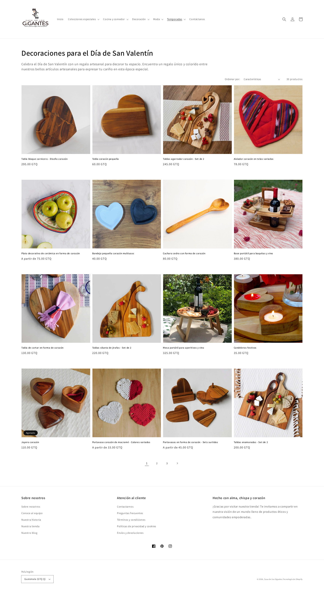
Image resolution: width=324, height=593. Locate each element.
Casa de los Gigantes (273, 579)
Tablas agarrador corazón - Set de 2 (183, 158)
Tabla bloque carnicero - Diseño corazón (44, 158)
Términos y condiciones (131, 519)
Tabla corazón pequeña (105, 158)
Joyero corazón (30, 442)
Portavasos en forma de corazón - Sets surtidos (190, 442)
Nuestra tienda (30, 526)
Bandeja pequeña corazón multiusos (113, 253)
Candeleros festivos (245, 347)
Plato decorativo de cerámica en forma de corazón (50, 253)
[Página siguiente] (177, 463)
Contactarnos (125, 506)
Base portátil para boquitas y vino (253, 253)
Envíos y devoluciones (130, 533)
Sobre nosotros (30, 506)
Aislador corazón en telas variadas (254, 158)
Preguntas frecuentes (130, 513)
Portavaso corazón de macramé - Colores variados (121, 442)
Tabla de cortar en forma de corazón (42, 347)
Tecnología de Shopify (293, 579)
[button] (83, 19)
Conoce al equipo (32, 513)
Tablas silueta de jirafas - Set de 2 (112, 347)
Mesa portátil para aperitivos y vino (183, 347)
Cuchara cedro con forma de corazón (184, 253)
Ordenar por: (232, 79)
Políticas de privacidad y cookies (136, 526)
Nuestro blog (29, 533)
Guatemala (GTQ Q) (35, 579)
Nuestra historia (31, 519)
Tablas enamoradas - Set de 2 (251, 442)
